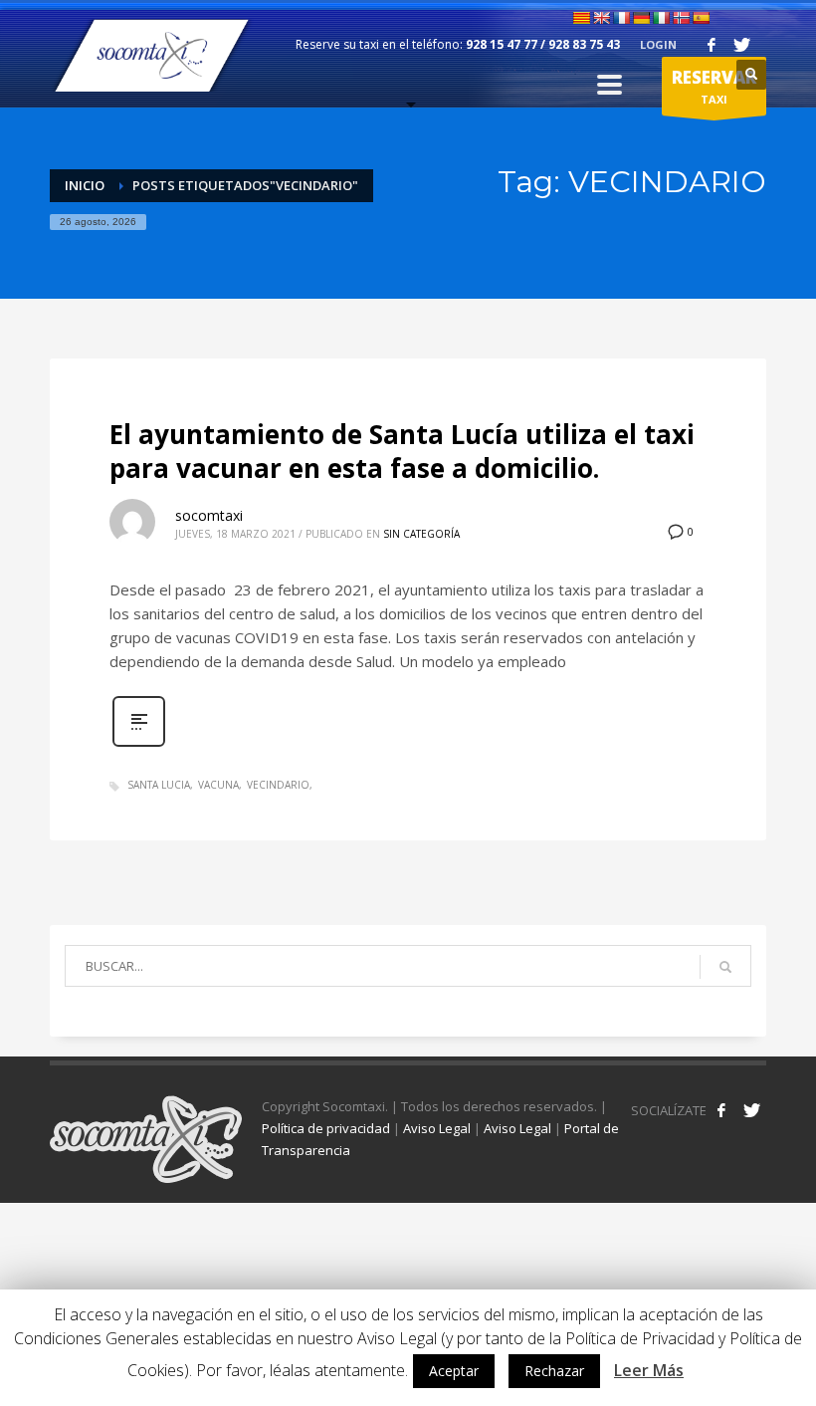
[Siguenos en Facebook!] (721, 1110)
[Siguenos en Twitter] (751, 1110)
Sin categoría (421, 534)
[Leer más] (138, 744)
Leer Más (649, 1370)
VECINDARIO (278, 785)
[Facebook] (711, 45)
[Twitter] (741, 45)
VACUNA (218, 785)
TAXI (714, 86)
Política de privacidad (326, 1128)
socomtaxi (209, 515)
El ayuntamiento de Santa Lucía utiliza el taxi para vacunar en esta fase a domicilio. (402, 451)
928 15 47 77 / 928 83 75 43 (543, 44)
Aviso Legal (437, 1128)
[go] (725, 967)
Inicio (84, 185)
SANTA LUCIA (158, 785)
